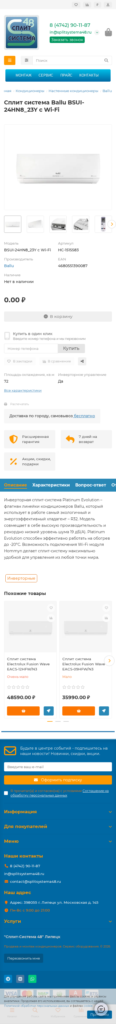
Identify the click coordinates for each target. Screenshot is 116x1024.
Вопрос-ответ (90, 485)
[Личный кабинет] (108, 5)
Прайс (66, 75)
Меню (11, 841)
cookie (88, 1006)
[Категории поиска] (26, 60)
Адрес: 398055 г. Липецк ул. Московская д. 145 (54, 902)
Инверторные (21, 578)
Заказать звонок (67, 39)
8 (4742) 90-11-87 (70, 25)
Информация (20, 811)
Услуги (12, 921)
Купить (71, 348)
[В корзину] (23, 711)
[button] (4, 224)
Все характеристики (23, 390)
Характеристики (51, 485)
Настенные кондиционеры (73, 91)
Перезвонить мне (23, 958)
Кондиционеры (30, 91)
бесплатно (84, 415)
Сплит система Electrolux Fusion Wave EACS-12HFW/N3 (28, 664)
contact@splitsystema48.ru (35, 881)
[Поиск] (106, 60)
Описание (15, 485)
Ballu (107, 91)
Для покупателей (25, 826)
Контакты (89, 75)
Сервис (46, 75)
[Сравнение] (87, 5)
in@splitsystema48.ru (70, 32)
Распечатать (19, 404)
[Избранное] (76, 5)
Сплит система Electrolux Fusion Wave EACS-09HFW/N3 (83, 664)
